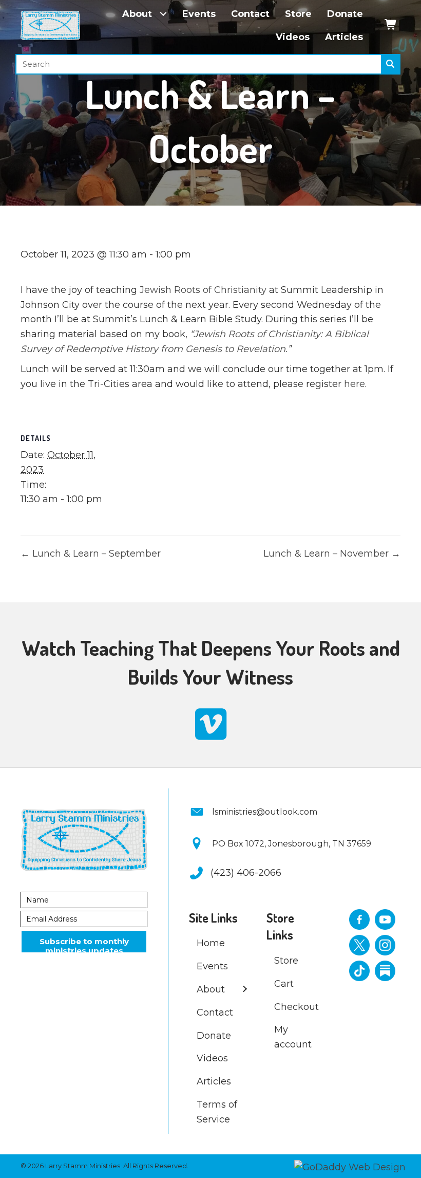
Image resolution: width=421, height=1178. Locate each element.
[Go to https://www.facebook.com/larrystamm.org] (359, 919)
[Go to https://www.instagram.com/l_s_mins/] (385, 945)
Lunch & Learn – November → (331, 553)
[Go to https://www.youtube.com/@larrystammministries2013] (385, 919)
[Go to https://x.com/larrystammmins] (359, 945)
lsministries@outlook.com (264, 812)
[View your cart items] (391, 25)
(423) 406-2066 (245, 872)
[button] (84, 941)
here (354, 384)
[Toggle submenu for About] (163, 14)
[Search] (390, 64)
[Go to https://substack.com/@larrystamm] (385, 971)
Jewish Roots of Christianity (203, 290)
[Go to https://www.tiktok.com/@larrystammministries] (359, 971)
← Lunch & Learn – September (91, 553)
